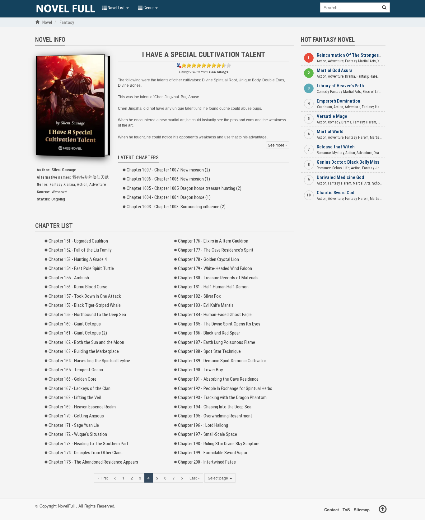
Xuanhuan (324, 107)
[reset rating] (178, 65)
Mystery (338, 153)
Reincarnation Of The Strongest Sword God (359, 55)
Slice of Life (371, 91)
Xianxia (69, 184)
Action (82, 184)
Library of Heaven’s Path (340, 86)
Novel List (116, 7)
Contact (331, 510)
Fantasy (56, 184)
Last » (194, 477)
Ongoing (58, 199)
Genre (148, 7)
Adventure (97, 184)
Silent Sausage (64, 169)
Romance (324, 153)
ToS (346, 510)
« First (102, 477)
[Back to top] (383, 510)
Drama (350, 76)
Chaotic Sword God (335, 192)
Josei (379, 168)
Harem (375, 76)
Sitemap (362, 510)
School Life (340, 168)
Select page (218, 477)
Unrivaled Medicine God (340, 177)
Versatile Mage (332, 116)
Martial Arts (367, 61)
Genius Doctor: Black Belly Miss (348, 162)
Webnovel (60, 192)
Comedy (323, 91)
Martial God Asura (335, 70)
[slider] (206, 65)
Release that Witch (336, 147)
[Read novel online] (65, 8)
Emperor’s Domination (338, 101)
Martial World (330, 131)
